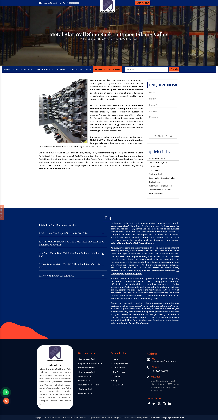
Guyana (137, 273)
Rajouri (149, 243)
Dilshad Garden (125, 243)
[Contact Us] (6, 402)
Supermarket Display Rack (160, 186)
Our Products (43, 69)
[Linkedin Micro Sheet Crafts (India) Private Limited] (169, 404)
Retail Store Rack (156, 193)
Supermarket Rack (157, 158)
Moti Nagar (139, 243)
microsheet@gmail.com (51, 3)
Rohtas (128, 273)
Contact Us (75, 69)
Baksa (132, 323)
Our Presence (119, 372)
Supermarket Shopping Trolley (162, 178)
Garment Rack (155, 166)
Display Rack (154, 182)
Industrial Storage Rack (159, 162)
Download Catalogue (107, 69)
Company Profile (22, 69)
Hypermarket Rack (87, 372)
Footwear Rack (85, 389)
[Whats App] (6, 392)
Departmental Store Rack (160, 190)
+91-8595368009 (72, 3)
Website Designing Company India (168, 417)
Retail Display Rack (87, 367)
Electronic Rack (155, 174)
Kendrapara (142, 323)
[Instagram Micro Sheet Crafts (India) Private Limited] (164, 404)
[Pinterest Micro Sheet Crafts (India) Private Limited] (159, 404)
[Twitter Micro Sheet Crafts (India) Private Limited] (153, 404)
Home (86, 39)
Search (174, 69)
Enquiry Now (143, 3)
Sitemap (61, 69)
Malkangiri (122, 323)
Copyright (38, 417)
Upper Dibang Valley (100, 39)
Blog (88, 69)
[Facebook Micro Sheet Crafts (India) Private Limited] (149, 404)
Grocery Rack (154, 170)
